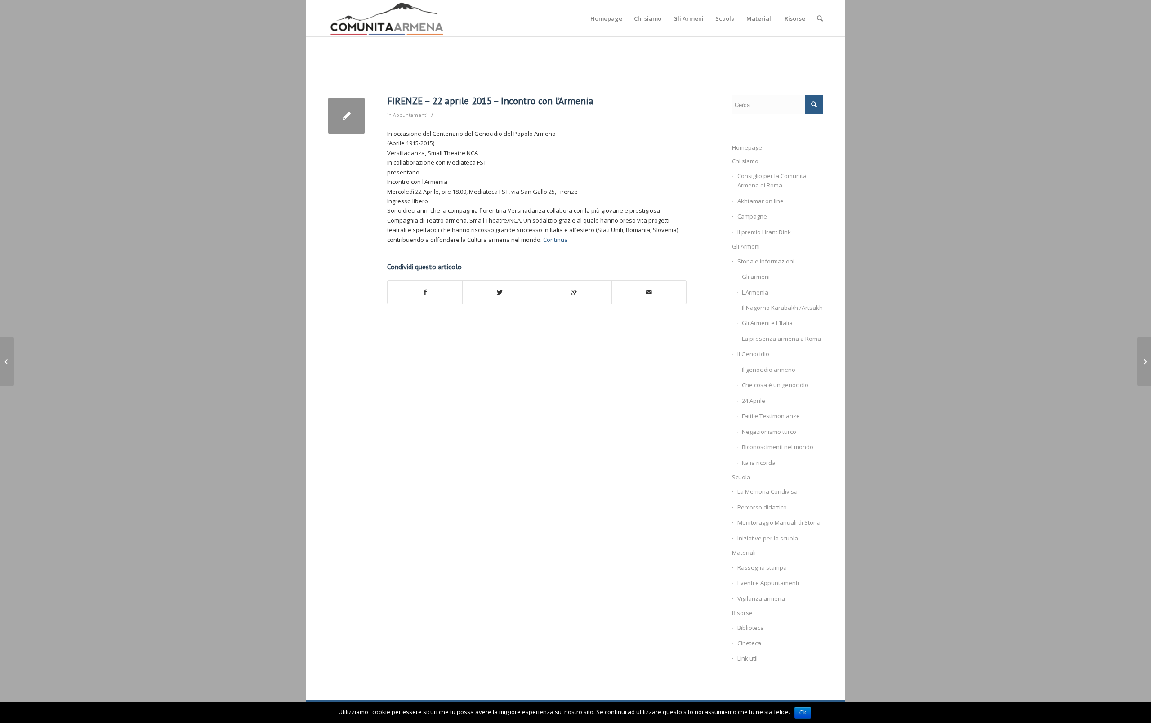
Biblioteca (750, 628)
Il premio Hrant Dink (764, 232)
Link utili (748, 658)
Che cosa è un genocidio (775, 385)
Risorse (742, 613)
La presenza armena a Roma (781, 339)
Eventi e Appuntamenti (768, 583)
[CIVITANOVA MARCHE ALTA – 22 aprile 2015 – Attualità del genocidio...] (7, 361)
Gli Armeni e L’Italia (767, 323)
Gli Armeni (746, 246)
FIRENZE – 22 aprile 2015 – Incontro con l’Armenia (490, 101)
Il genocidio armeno (768, 370)
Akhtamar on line (760, 201)
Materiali (744, 553)
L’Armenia (755, 292)
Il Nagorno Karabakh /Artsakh (782, 307)
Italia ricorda (759, 463)
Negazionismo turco (769, 432)
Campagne (752, 216)
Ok (802, 713)
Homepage (747, 147)
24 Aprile (753, 401)
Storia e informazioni (765, 261)
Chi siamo (745, 161)
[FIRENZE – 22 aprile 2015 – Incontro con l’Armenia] (346, 116)
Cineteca (749, 643)
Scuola (741, 477)
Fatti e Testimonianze (771, 416)
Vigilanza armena (761, 598)
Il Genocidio (753, 354)
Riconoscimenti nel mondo (777, 447)
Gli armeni (756, 276)
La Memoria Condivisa (767, 491)
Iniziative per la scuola (767, 538)
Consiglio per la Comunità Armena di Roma (772, 180)
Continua (555, 240)
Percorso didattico (762, 507)
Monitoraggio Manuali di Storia (779, 522)
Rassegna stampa (762, 567)
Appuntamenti (410, 115)
